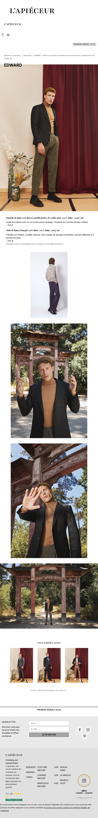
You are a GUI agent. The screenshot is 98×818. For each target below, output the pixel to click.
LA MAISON (65, 775)
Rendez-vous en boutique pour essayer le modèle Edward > (35, 244)
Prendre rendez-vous (49, 709)
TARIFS (29, 777)
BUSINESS (30, 767)
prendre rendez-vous (84, 44)
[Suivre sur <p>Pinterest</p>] (84, 736)
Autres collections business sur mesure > (49, 690)
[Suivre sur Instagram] (88, 730)
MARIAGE (30, 772)
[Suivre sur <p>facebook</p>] (79, 730)
